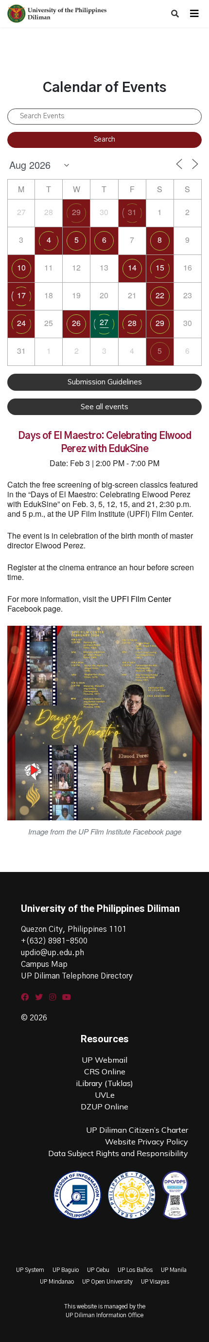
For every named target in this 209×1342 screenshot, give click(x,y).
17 (21, 295)
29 (76, 212)
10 (21, 267)
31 (132, 212)
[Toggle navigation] (194, 13)
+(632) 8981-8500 (54, 941)
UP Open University (107, 1282)
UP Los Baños (135, 1270)
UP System (30, 1270)
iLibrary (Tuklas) (104, 1083)
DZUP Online (104, 1106)
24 (21, 322)
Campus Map (44, 964)
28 (132, 322)
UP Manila (174, 1270)
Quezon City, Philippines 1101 (73, 929)
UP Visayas (155, 1282)
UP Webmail (104, 1060)
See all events (104, 406)
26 (76, 322)
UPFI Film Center (141, 598)
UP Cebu (98, 1270)
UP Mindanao (57, 1282)
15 (160, 267)
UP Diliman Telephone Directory (77, 976)
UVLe (105, 1095)
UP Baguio (65, 1270)
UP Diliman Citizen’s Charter (137, 1130)
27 (104, 321)
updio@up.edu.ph (52, 953)
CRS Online (104, 1071)
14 (132, 267)
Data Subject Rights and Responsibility (118, 1153)
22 (160, 295)
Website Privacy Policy (146, 1141)
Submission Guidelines (105, 381)
